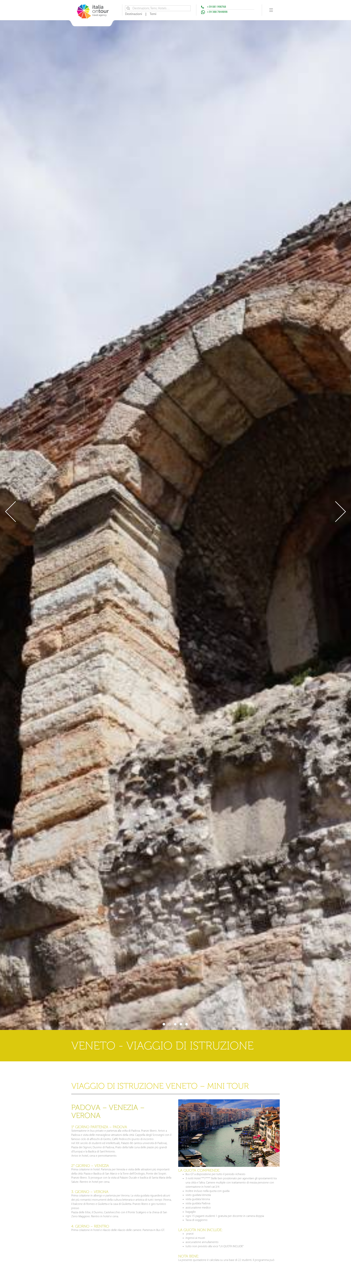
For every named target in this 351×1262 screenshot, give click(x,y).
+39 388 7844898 (217, 12)
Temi (153, 14)
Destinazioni (133, 14)
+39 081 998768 (216, 6)
